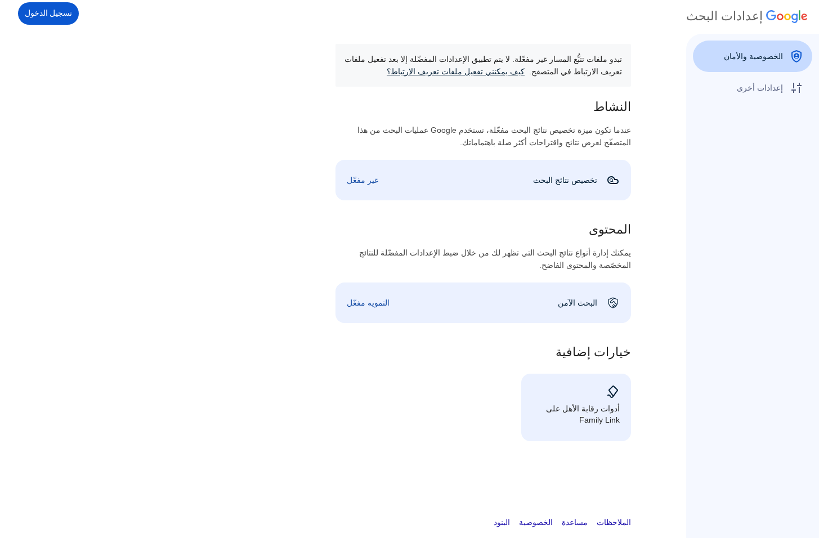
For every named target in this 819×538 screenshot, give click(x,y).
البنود (502, 522)
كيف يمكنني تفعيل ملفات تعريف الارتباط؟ (456, 71)
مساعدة (575, 522)
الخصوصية (536, 522)
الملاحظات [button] (614, 522)
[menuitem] (752, 56)
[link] (483, 180)
